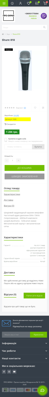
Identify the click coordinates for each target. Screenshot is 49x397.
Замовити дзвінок (33, 17)
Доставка (8, 200)
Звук (8, 34)
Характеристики (12, 194)
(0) (25, 108)
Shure (16, 115)
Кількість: (9, 156)
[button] (20, 3)
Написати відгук (34, 295)
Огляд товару (12, 188)
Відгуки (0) (9, 205)
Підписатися (38, 335)
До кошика (24, 167)
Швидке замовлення (24, 176)
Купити (38, 146)
